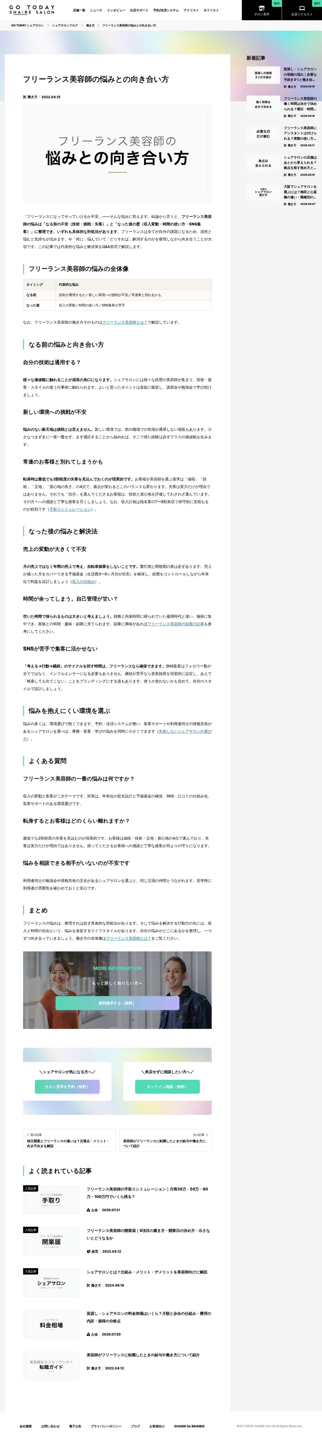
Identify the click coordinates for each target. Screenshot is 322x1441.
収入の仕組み (83, 581)
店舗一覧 (79, 10)
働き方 (32, 97)
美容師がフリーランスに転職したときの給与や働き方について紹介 (143, 1354)
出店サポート (139, 10)
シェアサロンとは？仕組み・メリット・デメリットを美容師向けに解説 (147, 1272)
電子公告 (75, 1426)
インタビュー (116, 10)
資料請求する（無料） (117, 1003)
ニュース (96, 10)
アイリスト (191, 10)
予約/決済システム (166, 10)
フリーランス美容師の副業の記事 (176, 623)
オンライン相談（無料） (167, 1086)
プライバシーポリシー (106, 1426)
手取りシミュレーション (70, 509)
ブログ (135, 1426)
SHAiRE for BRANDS (189, 1426)
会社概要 (26, 1426)
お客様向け (157, 1426)
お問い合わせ (50, 1426)
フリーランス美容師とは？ (125, 322)
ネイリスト (211, 10)
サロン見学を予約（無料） (67, 1086)
